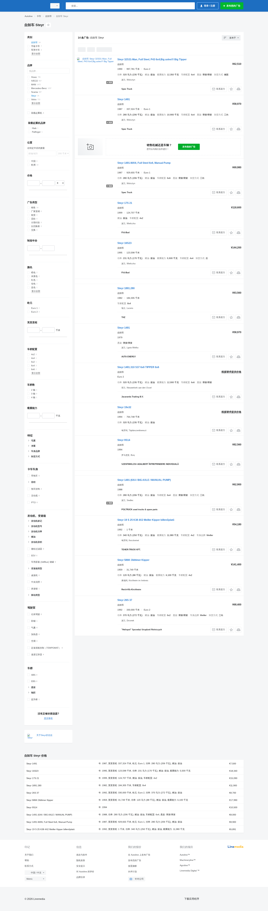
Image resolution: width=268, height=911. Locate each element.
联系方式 (29, 866)
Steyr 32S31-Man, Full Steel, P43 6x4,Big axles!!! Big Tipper (152, 59)
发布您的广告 (188, 146)
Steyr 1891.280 (126, 288)
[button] (231, 89)
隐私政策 (80, 860)
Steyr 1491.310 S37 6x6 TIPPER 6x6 (138, 367)
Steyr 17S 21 (124, 203)
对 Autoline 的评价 (85, 871)
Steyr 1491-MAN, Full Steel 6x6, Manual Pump (144, 163)
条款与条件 (81, 855)
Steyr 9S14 (123, 440)
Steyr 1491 (123, 99)
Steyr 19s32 (124, 407)
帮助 (27, 860)
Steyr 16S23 (124, 243)
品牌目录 (80, 877)
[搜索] (69, 6)
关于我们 (29, 855)
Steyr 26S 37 (124, 600)
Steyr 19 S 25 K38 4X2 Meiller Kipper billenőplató (145, 520)
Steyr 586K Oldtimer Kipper (133, 560)
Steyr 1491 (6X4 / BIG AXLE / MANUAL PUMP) (144, 480)
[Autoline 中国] (35, 6)
